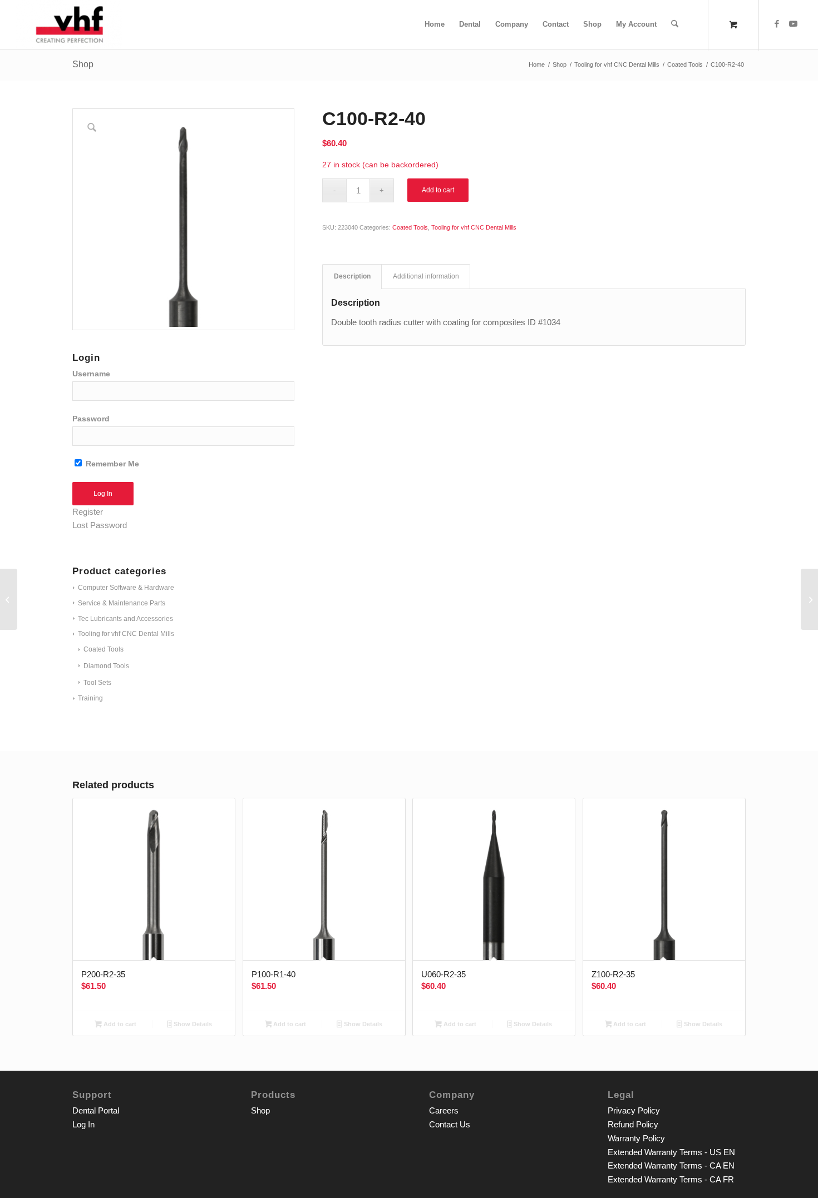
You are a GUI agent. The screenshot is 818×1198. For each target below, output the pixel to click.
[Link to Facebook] (776, 24)
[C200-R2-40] (809, 599)
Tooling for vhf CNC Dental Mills (126, 634)
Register (87, 511)
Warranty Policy (636, 1138)
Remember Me (111, 464)
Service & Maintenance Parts (121, 603)
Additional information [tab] (426, 276)
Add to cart (438, 190)
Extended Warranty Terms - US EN (671, 1152)
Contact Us (449, 1124)
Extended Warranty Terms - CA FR (671, 1179)
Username (91, 374)
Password (91, 419)
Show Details (192, 1024)
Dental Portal (95, 1110)
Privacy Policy (634, 1110)
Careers (444, 1110)
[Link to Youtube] (793, 24)
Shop (82, 64)
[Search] (675, 24)
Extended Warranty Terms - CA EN (671, 1165)
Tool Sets (97, 683)
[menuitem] (434, 24)
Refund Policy (633, 1124)
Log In (83, 1124)
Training (90, 698)
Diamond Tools (106, 666)
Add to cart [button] (119, 1024)
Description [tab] (352, 276)
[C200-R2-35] (8, 599)
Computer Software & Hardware (126, 587)
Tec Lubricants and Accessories (125, 619)
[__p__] (69, 24)
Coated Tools (103, 649)
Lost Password (99, 525)
